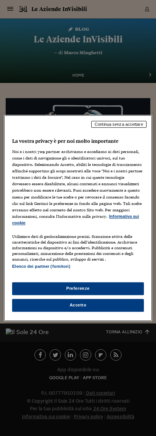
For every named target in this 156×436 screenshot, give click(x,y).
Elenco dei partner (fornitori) (41, 266)
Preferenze (78, 288)
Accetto (78, 305)
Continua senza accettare (119, 124)
